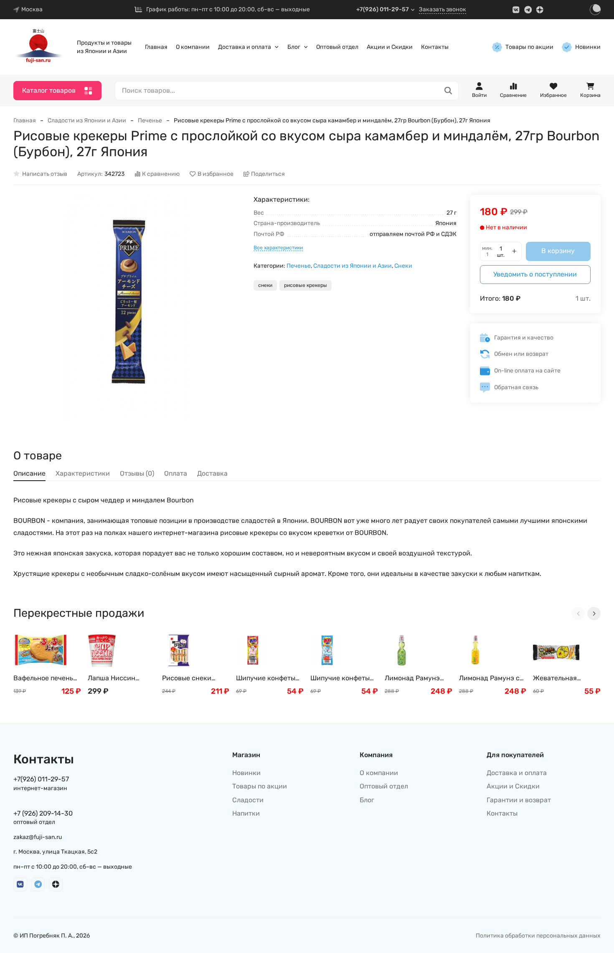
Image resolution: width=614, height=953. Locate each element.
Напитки (246, 813)
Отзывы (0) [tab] (137, 473)
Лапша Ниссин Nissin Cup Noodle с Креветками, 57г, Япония (119, 678)
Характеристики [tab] (83, 473)
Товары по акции (529, 47)
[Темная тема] (595, 9)
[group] (126, 308)
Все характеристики (278, 248)
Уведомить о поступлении (535, 274)
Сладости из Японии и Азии (87, 120)
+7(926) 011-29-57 (382, 9)
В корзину (558, 251)
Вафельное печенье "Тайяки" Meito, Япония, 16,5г (45, 678)
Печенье (150, 120)
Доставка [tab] (212, 473)
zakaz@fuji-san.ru (37, 837)
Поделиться (268, 174)
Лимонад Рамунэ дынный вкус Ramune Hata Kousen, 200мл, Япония (412, 678)
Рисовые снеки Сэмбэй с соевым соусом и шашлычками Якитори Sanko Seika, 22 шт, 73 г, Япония (190, 678)
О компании (193, 47)
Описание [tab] (29, 473)
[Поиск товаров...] (448, 91)
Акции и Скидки (390, 47)
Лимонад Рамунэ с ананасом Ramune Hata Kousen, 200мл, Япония (491, 678)
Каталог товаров (49, 90)
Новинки (588, 47)
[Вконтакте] (516, 10)
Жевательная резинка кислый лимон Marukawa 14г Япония (566, 678)
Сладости (248, 800)
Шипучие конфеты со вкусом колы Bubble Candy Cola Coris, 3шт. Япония (266, 678)
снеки (265, 285)
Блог (293, 47)
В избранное (215, 174)
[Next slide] (594, 613)
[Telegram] (528, 10)
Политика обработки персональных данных (538, 935)
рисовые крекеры (305, 285)
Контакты (435, 47)
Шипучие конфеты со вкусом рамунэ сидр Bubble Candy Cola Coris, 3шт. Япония (341, 678)
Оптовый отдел (337, 47)
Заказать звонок (442, 9)
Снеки (403, 265)
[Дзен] (540, 10)
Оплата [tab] (175, 473)
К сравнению (161, 174)
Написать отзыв (44, 174)
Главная (156, 47)
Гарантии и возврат (519, 800)
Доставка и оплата (244, 47)
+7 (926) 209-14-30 (43, 813)
